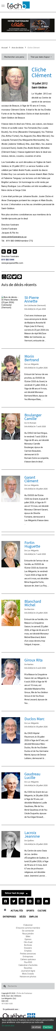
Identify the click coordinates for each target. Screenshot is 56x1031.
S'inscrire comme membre (28, 928)
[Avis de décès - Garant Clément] (28, 501)
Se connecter (28, 931)
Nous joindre (28, 933)
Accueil (4, 48)
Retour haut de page (14, 893)
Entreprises (9, 916)
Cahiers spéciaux (28, 959)
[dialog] (28, 1024)
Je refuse (36, 1027)
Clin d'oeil (28, 942)
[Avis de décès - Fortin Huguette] (28, 564)
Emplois (33, 916)
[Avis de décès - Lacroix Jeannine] (28, 854)
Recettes (28, 968)
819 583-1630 (7, 1004)
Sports (30, 910)
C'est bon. (47, 1027)
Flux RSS (28, 962)
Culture (42, 910)
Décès (23, 916)
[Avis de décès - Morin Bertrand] (28, 378)
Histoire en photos (28, 976)
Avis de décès (17, 48)
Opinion (28, 939)
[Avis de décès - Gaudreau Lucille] (28, 795)
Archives (28, 945)
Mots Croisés (28, 974)
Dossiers (28, 948)
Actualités (17, 910)
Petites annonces (28, 954)
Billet (28, 936)
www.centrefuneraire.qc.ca (13, 236)
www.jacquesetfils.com (12, 263)
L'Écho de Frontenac (24, 993)
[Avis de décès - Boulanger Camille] (28, 438)
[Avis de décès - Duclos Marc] (28, 738)
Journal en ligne (28, 971)
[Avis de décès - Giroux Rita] (28, 681)
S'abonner (28, 925)
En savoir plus (8, 1025)
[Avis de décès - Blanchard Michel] (28, 623)
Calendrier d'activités (28, 965)
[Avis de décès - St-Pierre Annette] (28, 319)
